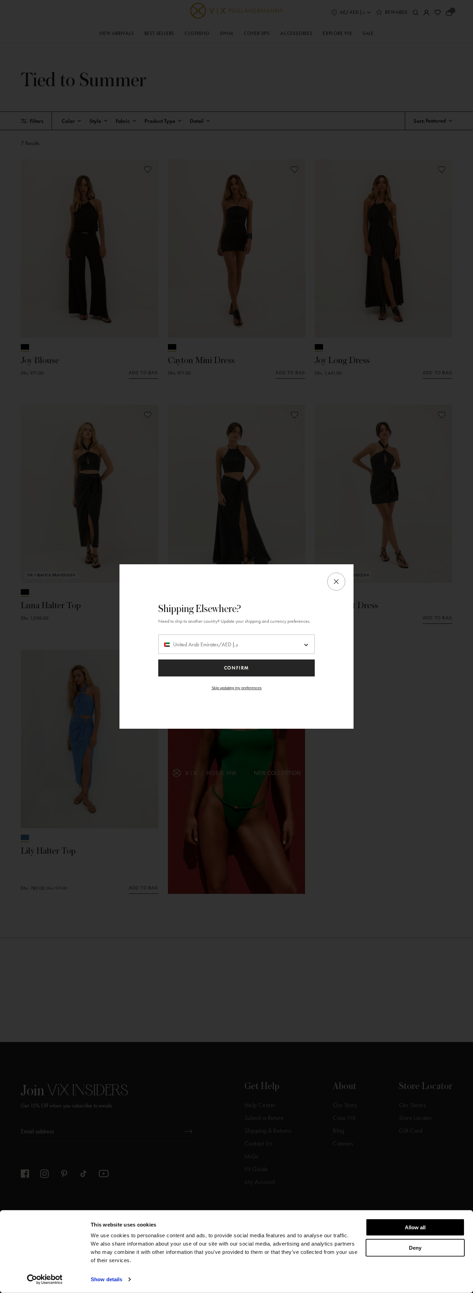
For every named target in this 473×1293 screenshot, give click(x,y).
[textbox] (236, 644)
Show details (106, 1279)
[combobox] (236, 644)
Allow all (415, 1227)
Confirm (236, 668)
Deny (415, 1247)
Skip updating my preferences (237, 688)
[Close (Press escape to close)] (336, 582)
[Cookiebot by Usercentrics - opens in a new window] (45, 1279)
